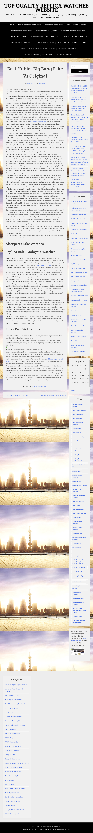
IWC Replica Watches (79, 513)
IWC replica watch (78, 509)
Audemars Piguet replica (77, 405)
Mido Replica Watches (67, 49)
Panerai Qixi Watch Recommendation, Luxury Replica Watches (79, 139)
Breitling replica (77, 418)
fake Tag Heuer (77, 455)
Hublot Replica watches (44, 43)
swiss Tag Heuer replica (77, 587)
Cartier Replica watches (21, 43)
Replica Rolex (76, 544)
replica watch (76, 547)
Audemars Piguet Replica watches (44, 37)
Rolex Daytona (76, 315)
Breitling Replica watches (21, 31)
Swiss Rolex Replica (78, 582)
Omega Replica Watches (77, 522)
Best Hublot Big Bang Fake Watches (52, 395)
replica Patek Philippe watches (79, 538)
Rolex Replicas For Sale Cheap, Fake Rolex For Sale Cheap (79, 562)
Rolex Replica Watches (79, 568)
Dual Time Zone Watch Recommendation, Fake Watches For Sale (78, 99)
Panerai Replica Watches (77, 528)
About (83, 43)
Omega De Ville (76, 281)
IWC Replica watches (19, 37)
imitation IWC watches (79, 485)
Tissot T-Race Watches (78, 337)
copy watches (76, 432)
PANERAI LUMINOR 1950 (79, 296)
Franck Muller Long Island (13, 721)
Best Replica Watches (79, 410)
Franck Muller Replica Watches (79, 466)
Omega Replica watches (76, 25)
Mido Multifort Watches (79, 272)
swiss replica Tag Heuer (77, 577)
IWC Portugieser (76, 264)
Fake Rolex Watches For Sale (78, 450)
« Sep (73, 391)
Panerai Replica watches (67, 43)
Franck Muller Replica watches (74, 37)
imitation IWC (76, 481)
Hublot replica (76, 471)
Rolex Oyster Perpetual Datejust (15, 789)
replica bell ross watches (38, 122)
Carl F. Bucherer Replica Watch (15, 704)
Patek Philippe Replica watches (73, 31)
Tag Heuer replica (77, 598)
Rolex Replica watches (54, 25)
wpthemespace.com (63, 829)
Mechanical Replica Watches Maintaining (38, 49)
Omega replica (76, 517)
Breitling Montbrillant (78, 215)
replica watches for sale (43, 265)
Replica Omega (77, 533)
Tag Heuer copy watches (77, 593)
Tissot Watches (76, 341)
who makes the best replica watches (78, 621)
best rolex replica (77, 414)
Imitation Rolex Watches (77, 490)
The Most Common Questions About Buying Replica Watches (48, 55)
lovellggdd (42, 84)
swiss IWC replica (77, 572)
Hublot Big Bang (76, 255)
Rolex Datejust (76, 311)
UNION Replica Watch (78, 352)
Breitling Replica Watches (77, 423)
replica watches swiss (79, 552)
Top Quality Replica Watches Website (46, 7)
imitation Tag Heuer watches (78, 496)
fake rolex (75, 445)
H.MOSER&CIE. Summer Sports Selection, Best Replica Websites (79, 108)
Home (12, 25)
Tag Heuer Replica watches (46, 31)
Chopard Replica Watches (79, 238)
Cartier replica (76, 428)
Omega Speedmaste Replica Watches (17, 763)
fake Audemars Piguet (79, 437)
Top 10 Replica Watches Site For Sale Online (79, 610)
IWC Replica (76, 505)
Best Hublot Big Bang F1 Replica (17, 395)
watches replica (77, 616)
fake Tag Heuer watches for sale (77, 460)
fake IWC (75, 441)
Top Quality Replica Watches (29, 25)
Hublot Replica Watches (77, 476)
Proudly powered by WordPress (33, 829)
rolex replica (76, 556)
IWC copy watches (78, 501)
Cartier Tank (75, 234)
